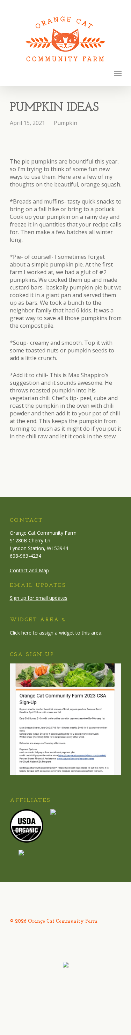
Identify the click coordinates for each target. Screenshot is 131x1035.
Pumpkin (65, 123)
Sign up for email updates (38, 598)
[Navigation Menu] (118, 73)
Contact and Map (29, 570)
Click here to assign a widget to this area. (56, 632)
